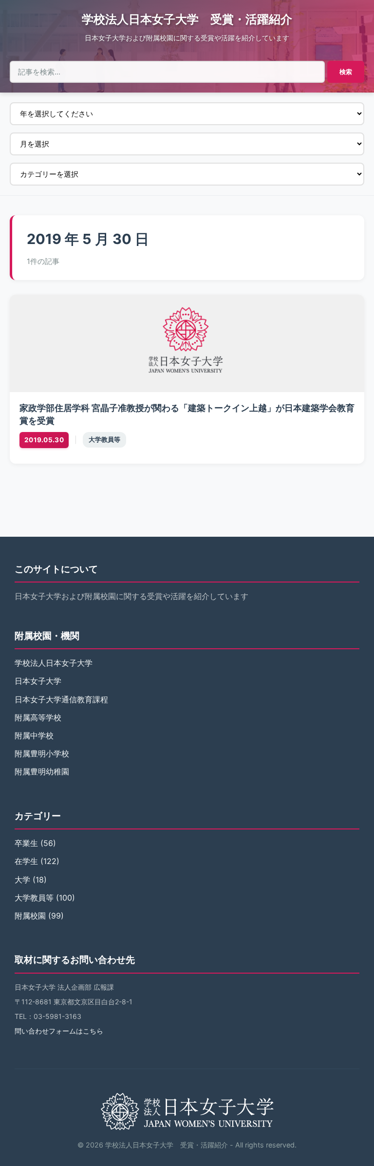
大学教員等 (104, 439)
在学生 (26, 861)
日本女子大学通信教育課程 (61, 699)
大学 (22, 879)
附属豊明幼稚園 (42, 771)
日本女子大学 (38, 681)
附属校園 (30, 916)
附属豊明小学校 (42, 753)
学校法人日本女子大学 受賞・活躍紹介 (187, 19)
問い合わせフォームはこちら (59, 1031)
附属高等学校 (38, 717)
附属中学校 (34, 735)
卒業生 (26, 843)
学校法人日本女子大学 (54, 663)
